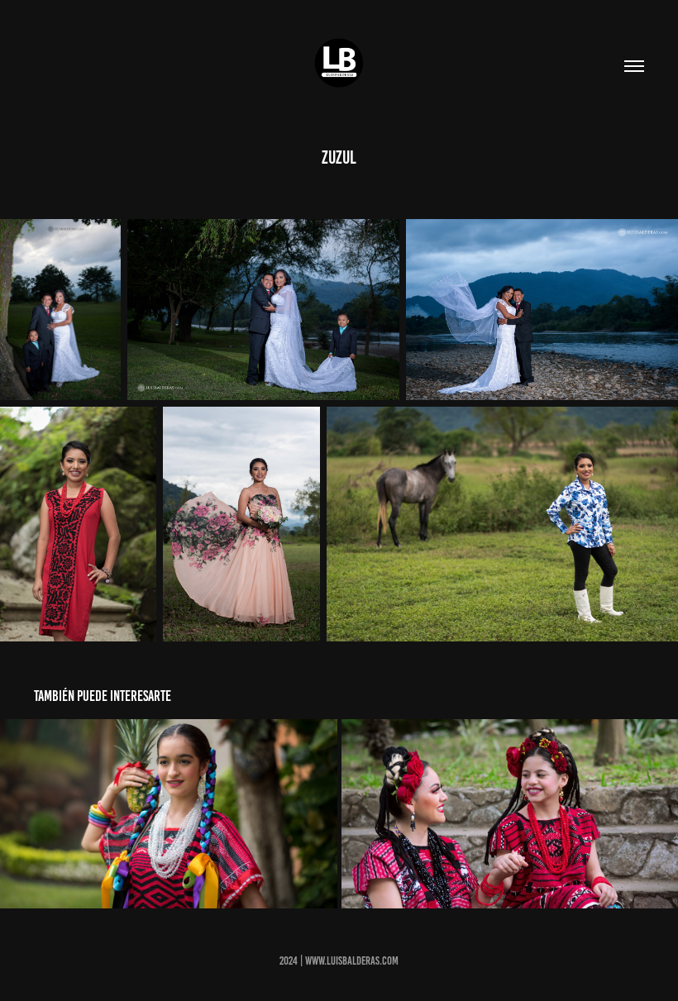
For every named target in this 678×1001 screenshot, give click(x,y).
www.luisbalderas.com (352, 961)
